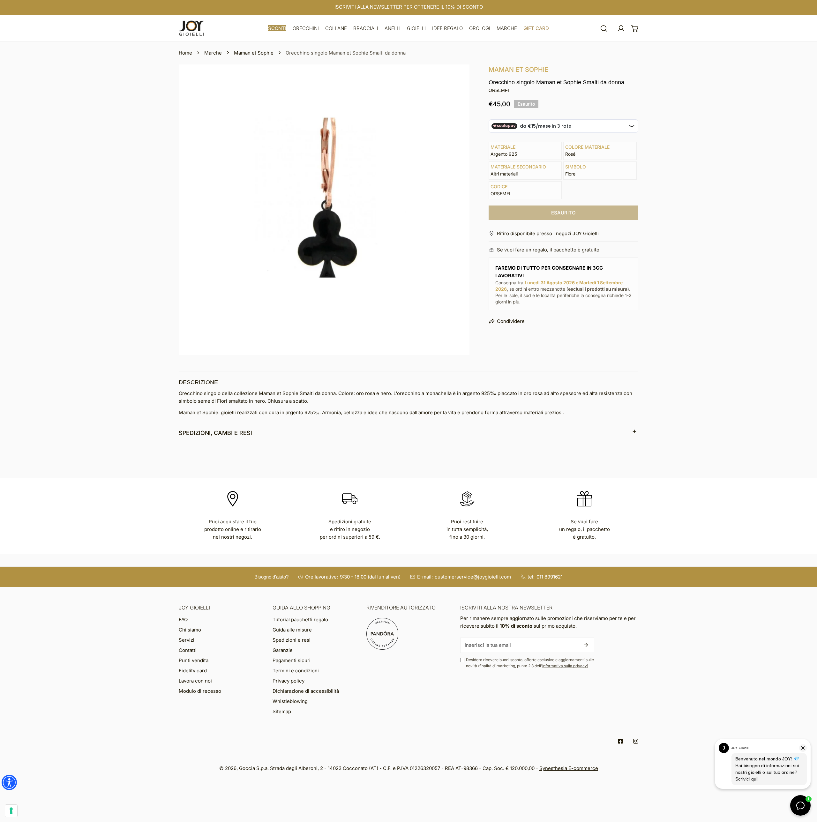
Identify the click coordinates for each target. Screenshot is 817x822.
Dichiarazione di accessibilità (306, 691)
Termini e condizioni (296, 671)
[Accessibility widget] (9, 782)
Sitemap (282, 711)
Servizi (186, 640)
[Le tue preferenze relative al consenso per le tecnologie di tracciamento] (11, 811)
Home (185, 53)
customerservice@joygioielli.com (473, 577)
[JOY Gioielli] (191, 28)
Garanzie (283, 650)
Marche (213, 53)
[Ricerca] (604, 28)
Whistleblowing (290, 701)
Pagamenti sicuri (292, 660)
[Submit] (586, 645)
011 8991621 (549, 577)
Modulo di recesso (200, 691)
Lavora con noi (195, 681)
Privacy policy (288, 681)
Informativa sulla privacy (564, 665)
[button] (277, 28)
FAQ (183, 619)
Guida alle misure (292, 630)
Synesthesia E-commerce (568, 768)
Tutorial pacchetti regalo (300, 619)
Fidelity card (193, 671)
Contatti (188, 650)
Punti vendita (193, 660)
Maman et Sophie (254, 53)
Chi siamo (190, 630)
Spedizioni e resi (292, 640)
